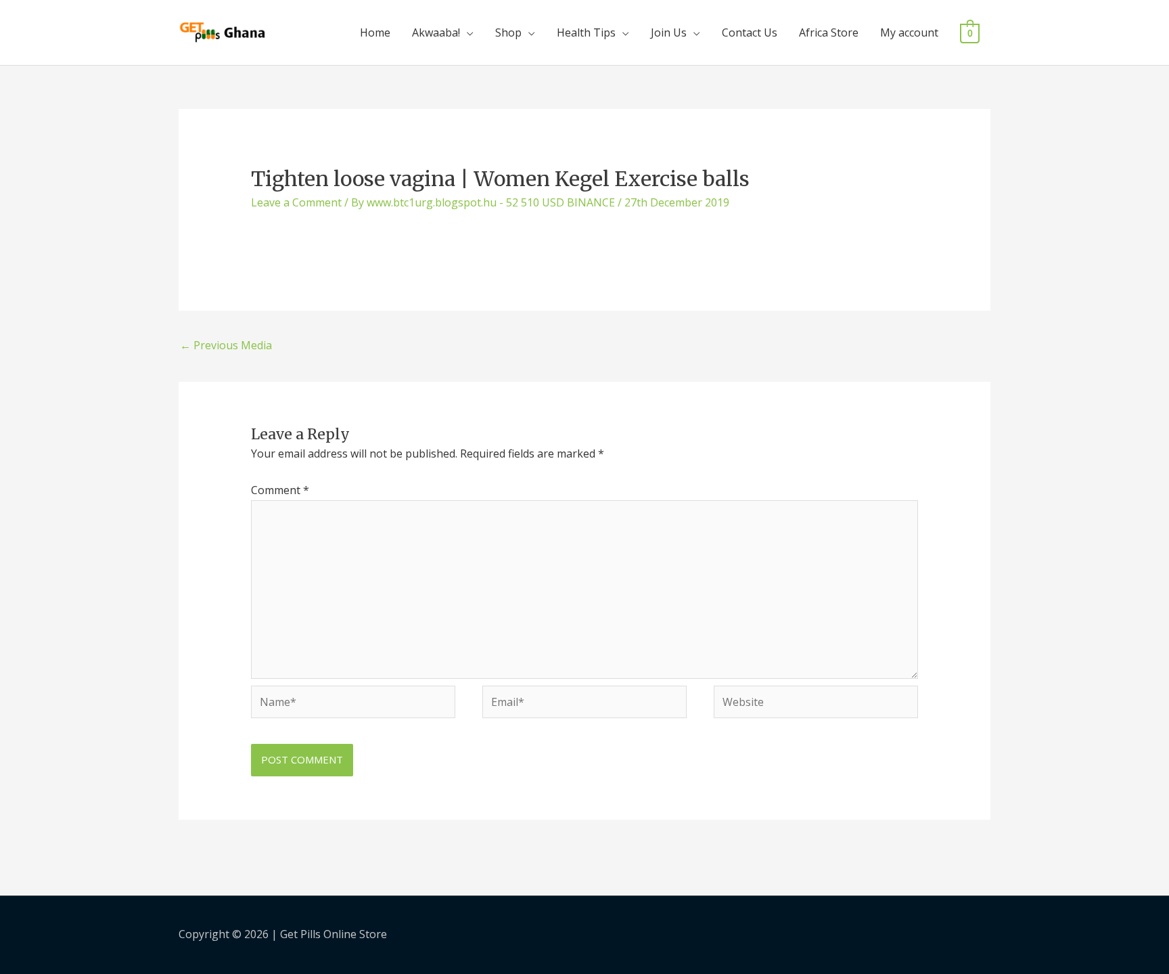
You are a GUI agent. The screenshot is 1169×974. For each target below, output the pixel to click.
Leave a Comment (296, 202)
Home (375, 32)
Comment (280, 490)
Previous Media (226, 345)
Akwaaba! (436, 32)
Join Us (669, 32)
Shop (508, 32)
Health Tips (586, 32)
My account (909, 32)
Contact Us (749, 32)
